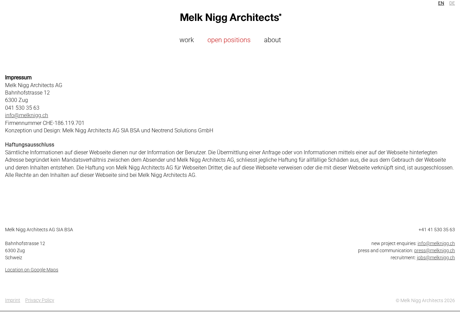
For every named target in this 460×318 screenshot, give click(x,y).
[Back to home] (230, 18)
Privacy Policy (39, 300)
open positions (229, 40)
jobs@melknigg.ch (436, 257)
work (186, 40)
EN (441, 3)
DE (452, 3)
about (272, 40)
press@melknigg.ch (434, 250)
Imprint (12, 300)
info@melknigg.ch (26, 115)
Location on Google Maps (31, 269)
